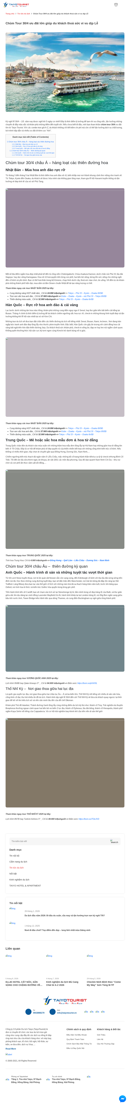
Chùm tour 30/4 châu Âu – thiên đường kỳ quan (27, 151)
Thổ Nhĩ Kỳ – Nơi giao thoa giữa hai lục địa (27, 155)
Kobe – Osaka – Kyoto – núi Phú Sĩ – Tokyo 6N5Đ (84, 296)
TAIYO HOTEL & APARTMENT (25, 885)
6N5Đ (100, 293)
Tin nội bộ (14, 855)
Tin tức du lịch (23, 14)
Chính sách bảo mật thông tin (79, 1044)
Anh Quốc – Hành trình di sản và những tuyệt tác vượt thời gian (33, 153)
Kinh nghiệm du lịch (19, 879)
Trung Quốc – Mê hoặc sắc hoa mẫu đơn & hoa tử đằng (31, 148)
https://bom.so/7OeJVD (89, 819)
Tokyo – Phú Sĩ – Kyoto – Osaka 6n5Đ (76, 299)
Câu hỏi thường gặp (105, 1044)
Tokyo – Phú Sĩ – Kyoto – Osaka (82, 293)
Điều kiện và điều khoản (77, 1035)
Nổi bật (13, 873)
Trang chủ (10, 14)
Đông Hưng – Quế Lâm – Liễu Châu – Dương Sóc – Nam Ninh (79, 560)
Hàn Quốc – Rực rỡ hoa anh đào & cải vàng (27, 146)
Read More (11, 1049)
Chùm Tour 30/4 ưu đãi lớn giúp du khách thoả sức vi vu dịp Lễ (60, 14)
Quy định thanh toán (75, 1039)
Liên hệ (100, 1039)
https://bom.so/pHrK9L (87, 683)
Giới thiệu (101, 1035)
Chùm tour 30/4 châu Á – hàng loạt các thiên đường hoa (30, 142)
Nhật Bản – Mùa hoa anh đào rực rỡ (25, 144)
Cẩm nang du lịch (18, 861)
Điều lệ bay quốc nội (75, 1048)
